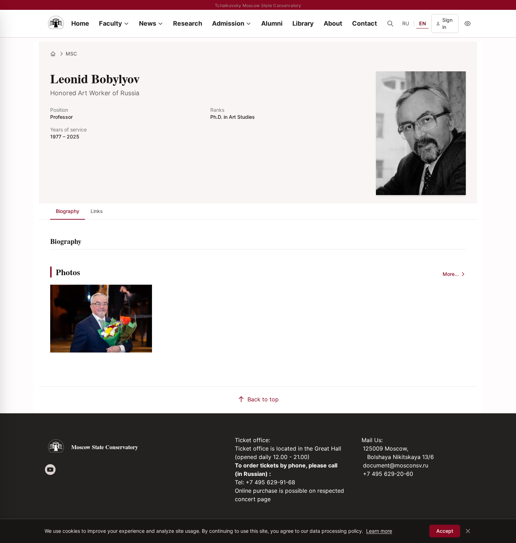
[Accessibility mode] (467, 23)
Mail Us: (372, 440)
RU (405, 23)
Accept (444, 531)
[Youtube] (50, 469)
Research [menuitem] (187, 23)
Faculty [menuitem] (110, 23)
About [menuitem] (333, 23)
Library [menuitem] (303, 23)
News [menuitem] (147, 23)
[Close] (467, 531)
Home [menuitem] (80, 23)
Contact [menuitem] (364, 23)
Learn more (379, 531)
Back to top (263, 399)
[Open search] (390, 23)
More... (451, 274)
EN (422, 23)
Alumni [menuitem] (272, 23)
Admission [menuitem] (228, 23)
